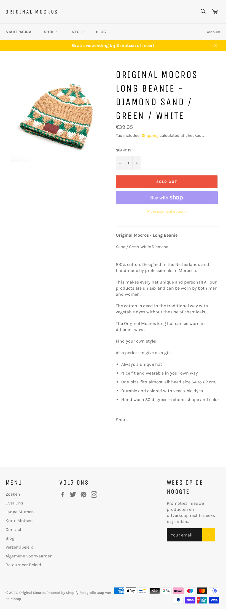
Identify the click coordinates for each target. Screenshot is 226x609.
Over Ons (14, 503)
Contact (13, 529)
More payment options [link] (166, 211)
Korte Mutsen (19, 520)
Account (213, 32)
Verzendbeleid (20, 547)
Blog (101, 32)
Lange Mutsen (20, 511)
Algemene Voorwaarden (29, 556)
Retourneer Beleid (23, 564)
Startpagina (19, 32)
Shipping (150, 135)
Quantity (123, 150)
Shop (50, 32)
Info (76, 32)
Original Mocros (32, 12)
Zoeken (13, 494)
